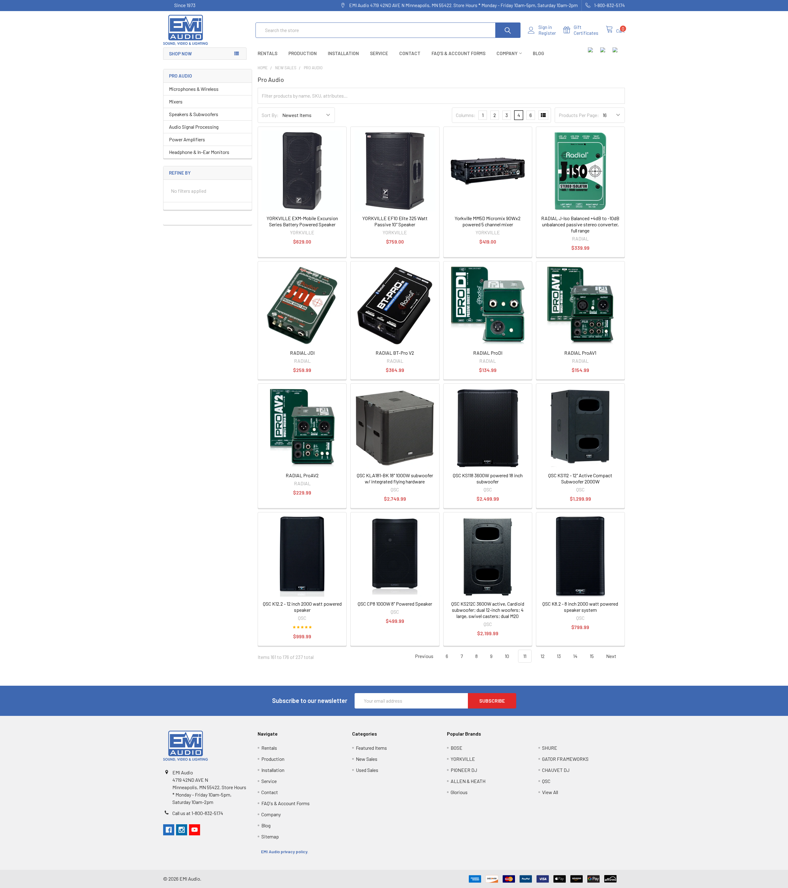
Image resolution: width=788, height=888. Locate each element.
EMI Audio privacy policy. (285, 851)
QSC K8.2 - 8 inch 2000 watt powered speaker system (580, 607)
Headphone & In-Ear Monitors (199, 152)
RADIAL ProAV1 (580, 353)
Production (302, 53)
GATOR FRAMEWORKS (565, 759)
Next (611, 656)
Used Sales (367, 770)
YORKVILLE (463, 759)
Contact (409, 53)
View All (550, 792)
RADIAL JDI (302, 353)
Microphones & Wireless (194, 89)
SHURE (549, 748)
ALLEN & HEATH (468, 781)
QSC (546, 781)
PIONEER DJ (464, 770)
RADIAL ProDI (487, 353)
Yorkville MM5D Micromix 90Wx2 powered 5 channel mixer (488, 221)
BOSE (456, 748)
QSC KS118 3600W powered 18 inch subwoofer (488, 478)
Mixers (176, 101)
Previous (423, 656)
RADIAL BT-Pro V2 (395, 353)
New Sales (366, 759)
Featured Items (371, 748)
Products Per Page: (579, 115)
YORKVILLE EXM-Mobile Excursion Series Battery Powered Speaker (302, 221)
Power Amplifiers (187, 139)
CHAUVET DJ (555, 770)
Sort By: (270, 115)
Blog (538, 53)
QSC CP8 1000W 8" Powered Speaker (395, 604)
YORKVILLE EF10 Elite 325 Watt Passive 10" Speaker (395, 221)
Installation (343, 53)
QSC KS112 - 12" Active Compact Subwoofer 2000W (580, 478)
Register (547, 33)
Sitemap (270, 836)
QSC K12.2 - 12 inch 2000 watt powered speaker (302, 607)
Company (507, 53)
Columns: (466, 115)
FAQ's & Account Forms (458, 53)
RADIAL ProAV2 (302, 475)
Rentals (267, 53)
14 (575, 656)
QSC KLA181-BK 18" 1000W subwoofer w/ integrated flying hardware (395, 478)
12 (543, 656)
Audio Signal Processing (194, 127)
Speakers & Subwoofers (193, 114)
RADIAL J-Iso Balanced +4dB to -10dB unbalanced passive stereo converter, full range (580, 224)
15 (592, 656)
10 (507, 656)
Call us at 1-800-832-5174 (197, 813)
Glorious (459, 792)
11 (524, 656)
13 (559, 656)
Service (379, 53)
